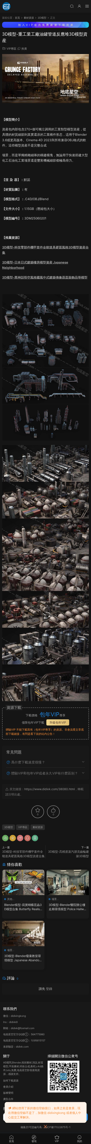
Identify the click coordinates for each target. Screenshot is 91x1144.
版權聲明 (8, 1092)
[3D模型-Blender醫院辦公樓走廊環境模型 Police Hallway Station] (68, 882)
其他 (9, 899)
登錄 (49, 989)
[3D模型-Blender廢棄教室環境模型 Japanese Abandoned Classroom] (23, 933)
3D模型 (8, 827)
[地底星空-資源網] (6, 6)
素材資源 (38, 827)
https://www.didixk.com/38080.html (49, 789)
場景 (54, 899)
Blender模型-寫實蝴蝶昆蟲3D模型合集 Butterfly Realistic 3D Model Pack (23, 907)
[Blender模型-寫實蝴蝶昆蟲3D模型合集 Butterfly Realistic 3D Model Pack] (23, 882)
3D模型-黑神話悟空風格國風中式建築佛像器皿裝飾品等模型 (44, 277)
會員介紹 (8, 1086)
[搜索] (72, 6)
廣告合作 (8, 1099)
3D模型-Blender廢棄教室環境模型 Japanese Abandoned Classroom (22, 958)
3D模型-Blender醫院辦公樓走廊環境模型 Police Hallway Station (67, 907)
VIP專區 (11, 48)
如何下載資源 (10, 1080)
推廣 (24, 48)
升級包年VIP (58, 722)
